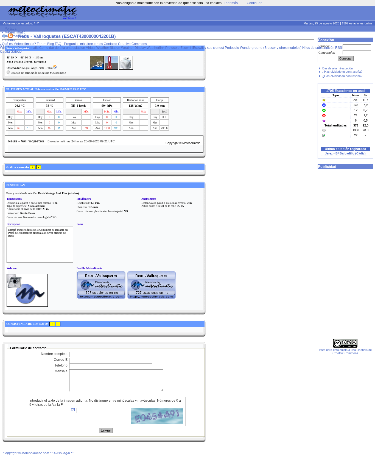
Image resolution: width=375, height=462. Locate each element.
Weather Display (133, 48)
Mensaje (61, 371)
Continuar (254, 3)
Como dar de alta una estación (62, 48)
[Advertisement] (270, 13)
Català (5, 51)
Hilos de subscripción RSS (322, 48)
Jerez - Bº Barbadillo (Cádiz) (345, 153)
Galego (16, 51)
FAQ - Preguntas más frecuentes (79, 44)
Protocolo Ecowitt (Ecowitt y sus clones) (194, 48)
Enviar (106, 430)
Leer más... (232, 3)
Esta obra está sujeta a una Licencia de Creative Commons (345, 351)
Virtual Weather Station (103, 48)
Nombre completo (54, 354)
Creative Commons (132, 44)
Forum (41, 44)
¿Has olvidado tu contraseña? (342, 71)
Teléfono (61, 365)
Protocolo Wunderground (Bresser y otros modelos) (263, 48)
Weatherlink (155, 48)
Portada (10, 28)
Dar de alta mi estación (337, 68)
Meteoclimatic (15, 32)
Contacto (110, 44)
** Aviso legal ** (62, 453)
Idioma (10, 40)
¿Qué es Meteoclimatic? (18, 44)
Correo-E (61, 360)
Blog (50, 44)
